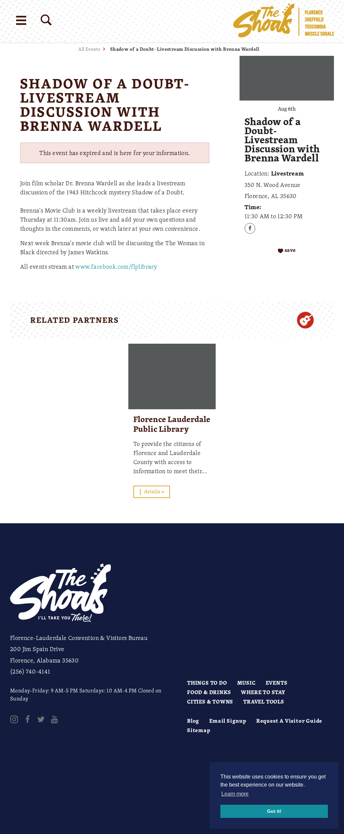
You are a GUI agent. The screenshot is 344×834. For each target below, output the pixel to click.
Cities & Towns (210, 701)
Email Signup (227, 720)
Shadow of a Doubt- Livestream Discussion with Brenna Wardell (185, 48)
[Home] (283, 21)
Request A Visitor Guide (289, 720)
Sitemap (198, 730)
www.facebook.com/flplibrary (116, 266)
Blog (193, 720)
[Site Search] (46, 20)
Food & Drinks (209, 692)
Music (246, 682)
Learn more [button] (235, 794)
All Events (89, 48)
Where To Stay (263, 692)
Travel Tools (263, 701)
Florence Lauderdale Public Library (171, 423)
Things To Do (207, 682)
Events (277, 682)
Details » (153, 491)
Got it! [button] (274, 811)
